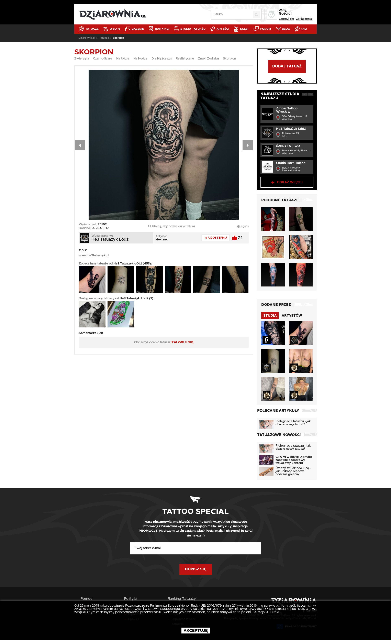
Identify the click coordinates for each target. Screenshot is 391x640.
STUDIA (270, 315)
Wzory (115, 29)
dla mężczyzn (162, 58)
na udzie (122, 58)
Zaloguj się (286, 19)
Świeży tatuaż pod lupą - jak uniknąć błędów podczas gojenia (293, 471)
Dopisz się (195, 569)
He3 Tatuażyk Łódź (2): (137, 298)
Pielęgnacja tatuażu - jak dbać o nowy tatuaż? (293, 423)
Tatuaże (92, 29)
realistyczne (185, 58)
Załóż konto (304, 19)
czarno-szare (102, 58)
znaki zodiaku (208, 58)
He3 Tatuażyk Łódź (291, 128)
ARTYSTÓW (292, 315)
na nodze (140, 58)
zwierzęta (81, 58)
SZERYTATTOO (288, 146)
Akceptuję (195, 631)
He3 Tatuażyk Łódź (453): (132, 263)
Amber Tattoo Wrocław (287, 110)
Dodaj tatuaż (287, 66)
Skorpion (229, 58)
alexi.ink (161, 239)
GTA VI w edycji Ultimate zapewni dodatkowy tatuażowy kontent (294, 460)
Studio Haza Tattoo (290, 163)
